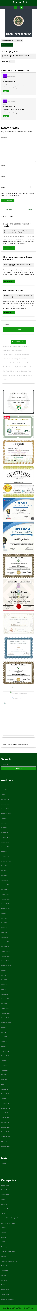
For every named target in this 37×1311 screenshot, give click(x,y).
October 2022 (5, 856)
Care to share (5, 1185)
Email (3, 176)
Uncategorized (5, 1294)
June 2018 (4, 1079)
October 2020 (5, 961)
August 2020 (4, 970)
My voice (19, 40)
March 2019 (4, 1046)
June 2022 (4, 875)
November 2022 (5, 851)
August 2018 (4, 1070)
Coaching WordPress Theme (13, 1308)
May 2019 (4, 1037)
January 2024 (5, 799)
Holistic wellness (5, 1209)
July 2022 (4, 870)
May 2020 (4, 984)
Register (3, 1163)
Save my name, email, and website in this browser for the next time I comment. (17, 194)
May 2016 (4, 1141)
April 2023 (4, 827)
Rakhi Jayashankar (18, 33)
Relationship (4, 1270)
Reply (6, 91)
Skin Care (4, 1280)
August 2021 (4, 913)
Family (3, 1199)
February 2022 (5, 885)
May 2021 (4, 927)
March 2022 (4, 880)
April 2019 (4, 1041)
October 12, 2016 (10, 295)
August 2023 (4, 818)
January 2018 (5, 1094)
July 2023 (4, 823)
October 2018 (5, 1065)
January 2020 (5, 1003)
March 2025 (4, 789)
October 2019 (5, 1018)
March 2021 (4, 937)
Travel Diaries (5, 1289)
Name (3, 165)
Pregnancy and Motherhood (9, 1261)
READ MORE (9, 248)
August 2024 (4, 794)
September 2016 (6, 1136)
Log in (3, 1168)
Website (3, 187)
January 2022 (5, 889)
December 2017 (5, 1098)
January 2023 (5, 842)
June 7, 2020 (9, 264)
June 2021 (4, 923)
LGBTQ (3, 1241)
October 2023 (5, 808)
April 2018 (4, 1084)
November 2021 (5, 899)
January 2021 (5, 946)
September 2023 (6, 813)
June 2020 (4, 980)
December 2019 (5, 1008)
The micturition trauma (14, 290)
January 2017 (5, 1122)
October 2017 (5, 1103)
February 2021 (5, 942)
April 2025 (4, 785)
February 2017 (5, 1117)
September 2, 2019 (10, 231)
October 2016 (5, 1132)
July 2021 (4, 918)
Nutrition (3, 1213)
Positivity (3, 1256)
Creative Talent (5, 1190)
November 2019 (5, 1013)
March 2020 (4, 994)
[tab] (15, 7)
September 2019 (6, 1022)
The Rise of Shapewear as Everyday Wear (17, 371)
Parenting (4, 1247)
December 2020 (5, 951)
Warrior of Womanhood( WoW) (10, 1218)
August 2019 (4, 1027)
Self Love (3, 1275)
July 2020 (4, 975)
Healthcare (4, 1227)
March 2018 (4, 1089)
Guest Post (4, 1204)
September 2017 (6, 1108)
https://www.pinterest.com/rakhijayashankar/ (15, 744)
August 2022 (4, 865)
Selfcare (3, 1232)
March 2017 (4, 1113)
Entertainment (5, 1194)
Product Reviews (6, 1266)
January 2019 (5, 1056)
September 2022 (6, 861)
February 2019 (5, 1051)
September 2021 (6, 908)
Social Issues (5, 1285)
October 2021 (5, 904)
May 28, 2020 (8, 55)
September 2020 (6, 965)
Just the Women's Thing (8, 1223)
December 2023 (5, 804)
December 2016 (5, 1127)
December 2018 (5, 1060)
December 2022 (5, 846)
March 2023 (4, 832)
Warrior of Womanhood (7, 1299)
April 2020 (4, 989)
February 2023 (5, 837)
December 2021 (5, 894)
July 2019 (4, 1032)
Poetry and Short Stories (8, 1251)
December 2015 (5, 1146)
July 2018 (4, 1075)
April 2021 (4, 932)
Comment (4, 137)
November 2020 (5, 956)
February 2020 (5, 999)
